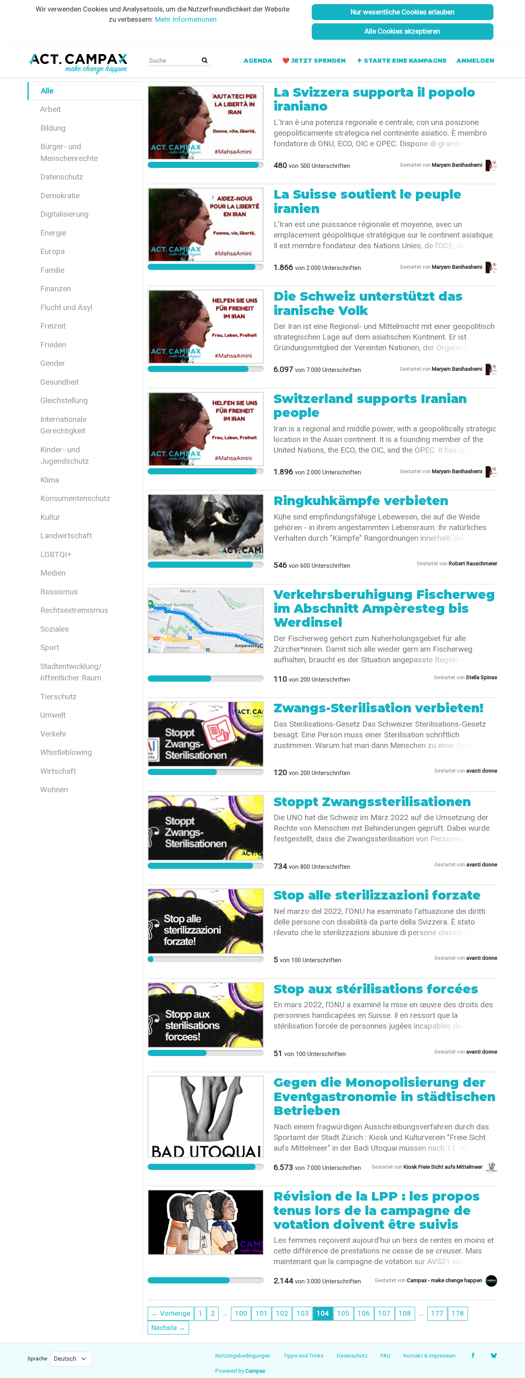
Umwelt (53, 715)
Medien (53, 573)
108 (405, 1313)
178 (458, 1313)
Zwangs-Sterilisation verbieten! (379, 708)
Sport (49, 647)
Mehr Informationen (186, 19)
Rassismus (59, 591)
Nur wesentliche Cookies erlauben (402, 12)
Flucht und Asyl (66, 307)
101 (262, 1313)
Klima (49, 480)
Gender (52, 363)
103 (303, 1313)
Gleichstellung (64, 400)
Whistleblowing (66, 752)
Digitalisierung (64, 214)
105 (343, 1313)
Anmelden (475, 60)
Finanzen (55, 288)
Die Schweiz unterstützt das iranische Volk (368, 303)
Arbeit (50, 109)
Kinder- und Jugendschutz (64, 455)
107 (384, 1313)
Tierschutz (58, 696)
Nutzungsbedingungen (242, 1355)
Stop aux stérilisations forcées (376, 989)
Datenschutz (61, 176)
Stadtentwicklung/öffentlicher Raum (71, 672)
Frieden (53, 344)
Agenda (258, 60)
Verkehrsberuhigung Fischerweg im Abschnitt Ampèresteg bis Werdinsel (384, 608)
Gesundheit (59, 382)
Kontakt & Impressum (430, 1355)
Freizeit (53, 326)
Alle (47, 90)
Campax (255, 1370)
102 (282, 1313)
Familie (52, 270)
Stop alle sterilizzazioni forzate (377, 895)
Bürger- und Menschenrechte (69, 152)
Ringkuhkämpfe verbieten (361, 500)
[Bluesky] (494, 1355)
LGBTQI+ (55, 554)
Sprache (37, 1358)
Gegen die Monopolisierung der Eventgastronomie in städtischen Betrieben (384, 1096)
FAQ (385, 1355)
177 (437, 1313)
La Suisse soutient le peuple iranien (367, 201)
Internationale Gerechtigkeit (63, 425)
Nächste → (168, 1328)
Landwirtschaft (66, 535)
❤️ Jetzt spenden (314, 60)
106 (364, 1313)
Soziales (54, 629)
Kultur (50, 517)
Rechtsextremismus (74, 610)
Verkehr (53, 734)
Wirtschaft (58, 771)
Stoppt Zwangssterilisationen (372, 801)
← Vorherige (170, 1313)
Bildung (53, 128)
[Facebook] (473, 1355)
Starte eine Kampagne (405, 60)
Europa (52, 251)
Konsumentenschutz (75, 498)
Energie (53, 233)
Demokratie (60, 195)
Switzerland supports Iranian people (370, 405)
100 (241, 1313)
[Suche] (204, 60)
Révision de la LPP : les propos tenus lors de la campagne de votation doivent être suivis (377, 1210)
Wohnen (54, 789)
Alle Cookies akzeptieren (402, 31)
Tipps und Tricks (303, 1355)
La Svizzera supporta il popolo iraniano (374, 99)
